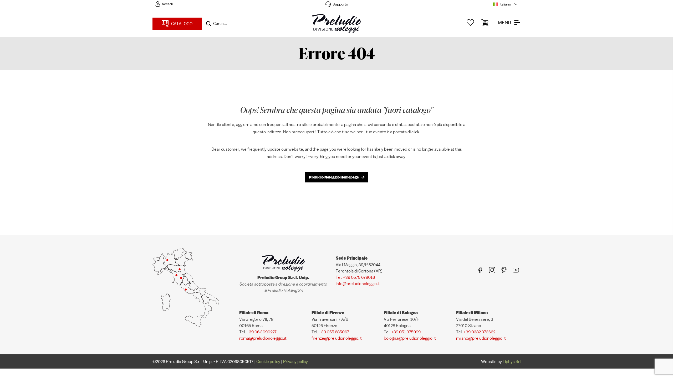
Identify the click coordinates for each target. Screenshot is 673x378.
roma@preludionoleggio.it (263, 338)
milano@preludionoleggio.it (481, 338)
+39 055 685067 (334, 331)
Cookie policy (268, 361)
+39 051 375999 (406, 331)
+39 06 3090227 (262, 331)
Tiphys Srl (512, 361)
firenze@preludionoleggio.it (337, 338)
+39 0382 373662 (479, 331)
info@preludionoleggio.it (358, 283)
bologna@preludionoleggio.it (410, 338)
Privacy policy (295, 361)
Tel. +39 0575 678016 (355, 277)
